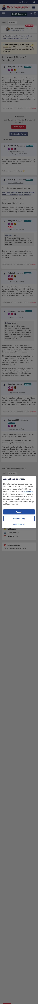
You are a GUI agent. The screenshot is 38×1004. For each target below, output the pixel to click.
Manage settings (19, 524)
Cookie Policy (27, 491)
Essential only (19, 518)
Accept (19, 512)
